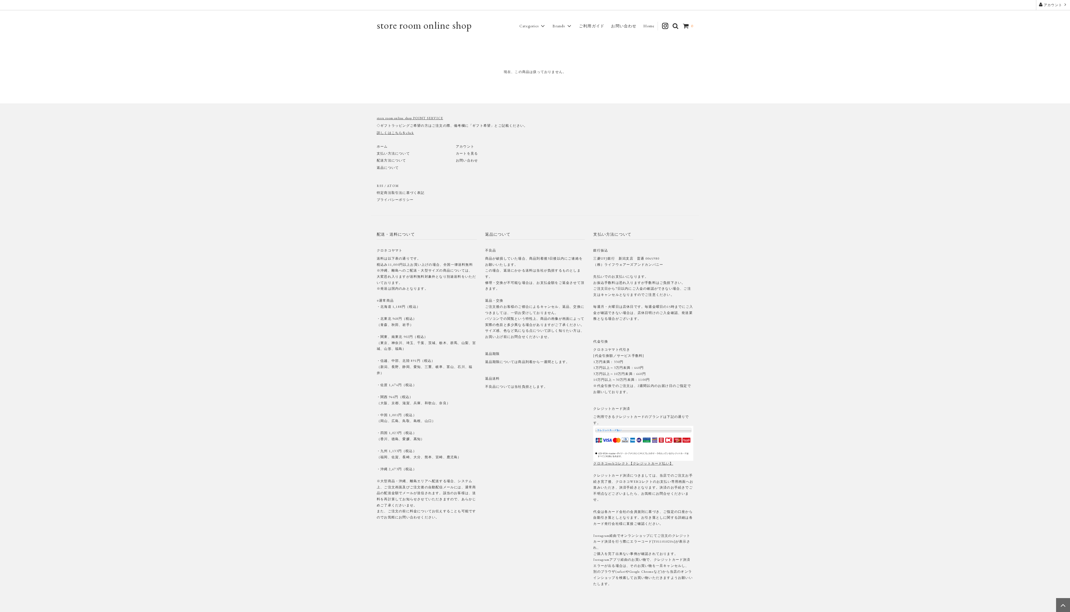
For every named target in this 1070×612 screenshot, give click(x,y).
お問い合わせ (623, 25)
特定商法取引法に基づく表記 (401, 193)
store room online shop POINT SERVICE (410, 118)
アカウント (1053, 5)
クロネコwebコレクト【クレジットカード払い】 (633, 463)
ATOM (393, 186)
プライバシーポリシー (395, 200)
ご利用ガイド (591, 25)
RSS (380, 186)
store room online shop (424, 25)
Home (649, 25)
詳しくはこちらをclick (395, 133)
